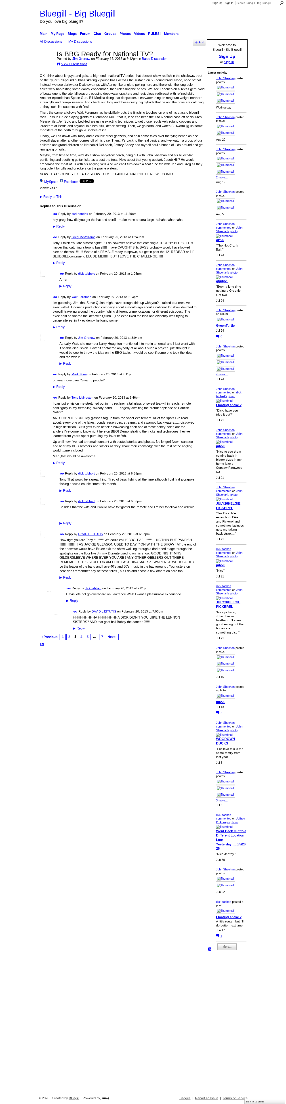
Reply (59, 226)
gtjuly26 (222, 281)
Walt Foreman (81, 297)
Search (282, 3)
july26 (220, 446)
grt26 (220, 240)
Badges (185, 1098)
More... (227, 946)
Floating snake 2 (229, 405)
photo (234, 231)
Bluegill (74, 1098)
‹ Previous (49, 637)
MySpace (51, 182)
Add (201, 42)
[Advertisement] (221, 1021)
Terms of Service (235, 1098)
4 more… (222, 374)
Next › (112, 637)
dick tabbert (86, 273)
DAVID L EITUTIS (90, 534)
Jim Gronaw (81, 59)
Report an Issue (206, 1098)
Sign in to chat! (255, 1101)
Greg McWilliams (83, 237)
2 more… (222, 177)
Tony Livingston (82, 397)
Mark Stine (79, 374)
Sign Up (217, 3)
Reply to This (51, 197)
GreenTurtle (225, 325)
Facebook (71, 182)
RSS (42, 645)
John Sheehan (225, 78)
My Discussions (80, 41)
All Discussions (51, 41)
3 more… (222, 800)
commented (223, 227)
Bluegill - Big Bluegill (78, 13)
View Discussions (74, 64)
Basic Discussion (154, 59)
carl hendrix (80, 213)
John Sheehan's (229, 229)
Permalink (55, 214)
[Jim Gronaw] (47, 62)
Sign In (229, 3)
